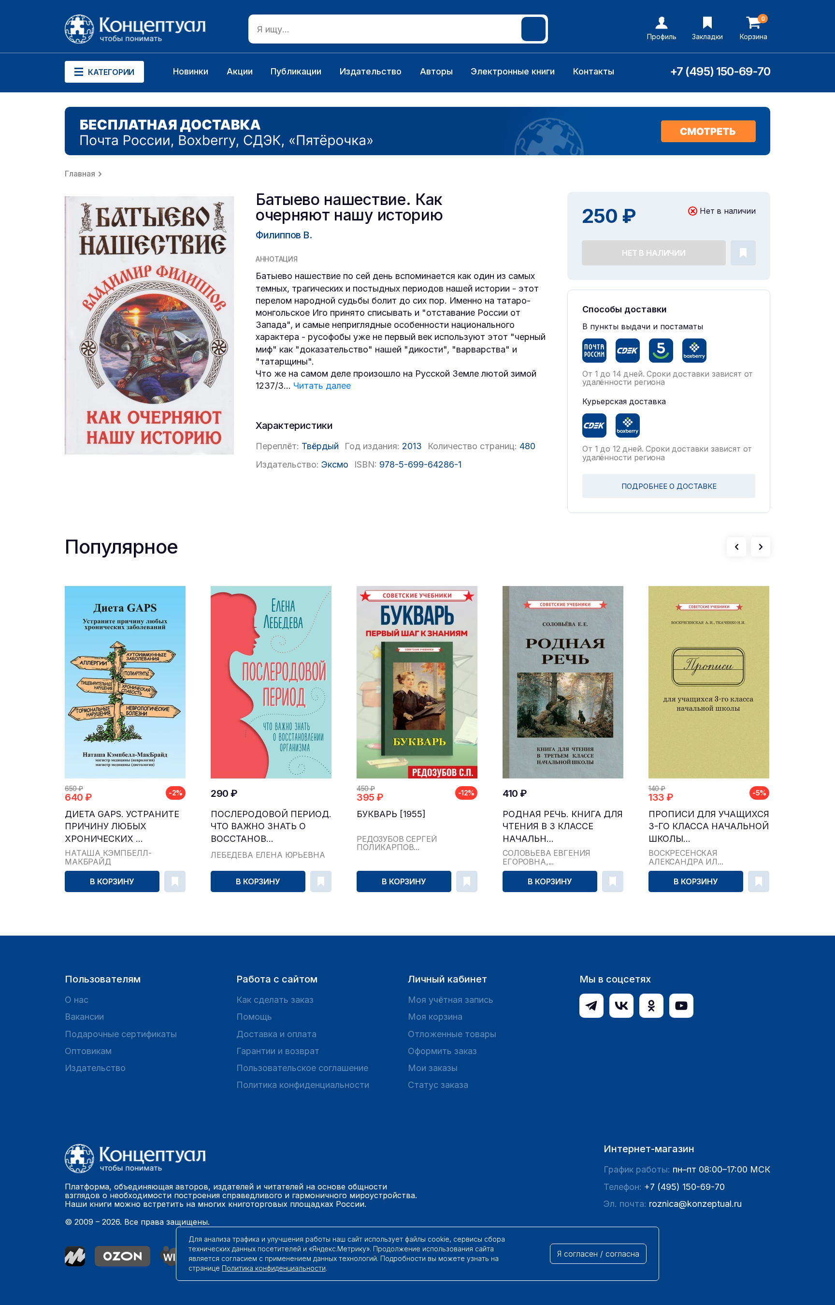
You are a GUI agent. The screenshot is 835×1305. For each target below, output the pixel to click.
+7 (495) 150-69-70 (720, 71)
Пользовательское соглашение (302, 1068)
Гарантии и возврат (277, 1051)
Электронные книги (513, 71)
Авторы (436, 71)
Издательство (371, 71)
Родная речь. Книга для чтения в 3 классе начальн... (563, 826)
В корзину (112, 881)
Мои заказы (433, 1068)
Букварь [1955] (391, 814)
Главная (80, 173)
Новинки (190, 71)
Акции (240, 71)
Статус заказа (438, 1085)
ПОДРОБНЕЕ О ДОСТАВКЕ (669, 486)
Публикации (296, 71)
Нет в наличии (654, 253)
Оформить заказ (442, 1051)
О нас (76, 1000)
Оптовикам (88, 1051)
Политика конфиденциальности (302, 1085)
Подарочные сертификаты (121, 1034)
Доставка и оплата (276, 1034)
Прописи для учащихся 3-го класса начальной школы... (708, 826)
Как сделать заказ (275, 1000)
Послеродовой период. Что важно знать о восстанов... (271, 826)
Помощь (254, 1017)
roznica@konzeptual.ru (695, 1204)
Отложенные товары (452, 1034)
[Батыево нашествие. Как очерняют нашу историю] (149, 325)
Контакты (593, 71)
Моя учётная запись (450, 1000)
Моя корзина (435, 1017)
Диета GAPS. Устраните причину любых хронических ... (122, 826)
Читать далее (322, 386)
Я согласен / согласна (598, 1254)
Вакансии (84, 1017)
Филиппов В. (284, 235)
